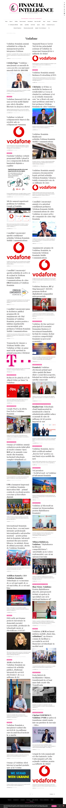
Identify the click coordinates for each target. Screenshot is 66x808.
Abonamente (22, 799)
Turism (43, 24)
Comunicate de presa (51, 24)
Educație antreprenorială (28, 28)
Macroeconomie (23, 21)
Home (6, 21)
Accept (54, 806)
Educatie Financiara (18, 28)
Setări (60, 806)
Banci (44, 21)
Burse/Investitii (37, 21)
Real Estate (33, 24)
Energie (49, 21)
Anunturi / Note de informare (41, 28)
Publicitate (31, 801)
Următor (51, 794)
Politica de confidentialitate (44, 799)
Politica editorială (35, 799)
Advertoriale (15, 403)
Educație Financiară (42, 669)
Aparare (38, 24)
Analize (21, 24)
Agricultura (27, 24)
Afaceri (11, 21)
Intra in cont (31, 18)
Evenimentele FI (38, 18)
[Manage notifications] (63, 806)
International (30, 21)
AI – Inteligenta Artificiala (13, 24)
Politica (16, 21)
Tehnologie (55, 21)
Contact (52, 799)
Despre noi (9, 799)
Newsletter (28, 799)
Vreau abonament (24, 18)
